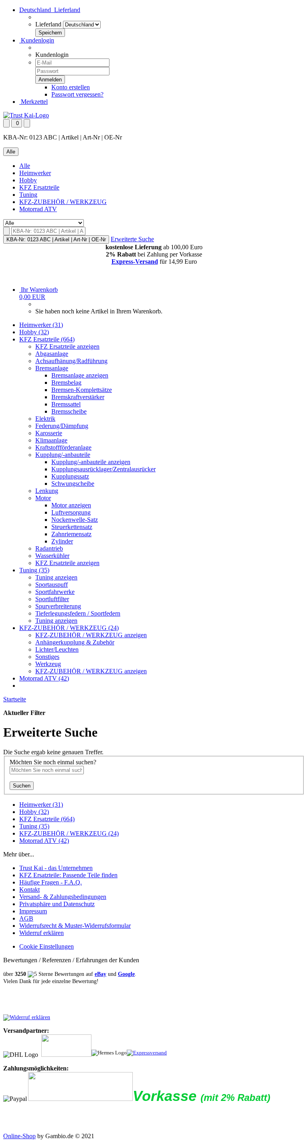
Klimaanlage (51, 440)
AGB (26, 918)
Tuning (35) (34, 570)
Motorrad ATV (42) (44, 678)
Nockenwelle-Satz (74, 519)
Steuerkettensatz (71, 526)
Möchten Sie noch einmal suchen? (53, 762)
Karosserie (48, 433)
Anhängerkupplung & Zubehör (74, 642)
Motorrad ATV (38, 209)
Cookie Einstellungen (46, 946)
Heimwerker (35, 173)
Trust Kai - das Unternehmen (56, 867)
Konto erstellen (70, 87)
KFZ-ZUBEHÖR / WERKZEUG (63, 201)
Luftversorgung (71, 512)
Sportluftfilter (52, 599)
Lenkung (46, 490)
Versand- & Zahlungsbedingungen (62, 896)
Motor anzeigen (71, 505)
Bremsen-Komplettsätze (81, 389)
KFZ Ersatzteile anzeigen (67, 346)
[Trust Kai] (26, 115)
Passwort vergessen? (77, 94)
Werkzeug (48, 663)
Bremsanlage (51, 368)
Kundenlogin (36, 40)
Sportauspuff (51, 584)
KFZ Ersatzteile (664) (47, 339)
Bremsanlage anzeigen (79, 375)
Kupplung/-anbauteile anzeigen (90, 461)
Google (126, 974)
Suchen (21, 786)
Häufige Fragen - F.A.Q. (50, 882)
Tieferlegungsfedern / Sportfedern (77, 613)
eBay (100, 974)
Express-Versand (134, 261)
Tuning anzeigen (56, 577)
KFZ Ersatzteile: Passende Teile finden (68, 875)
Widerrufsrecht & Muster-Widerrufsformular (75, 925)
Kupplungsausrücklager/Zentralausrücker (103, 469)
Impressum (33, 911)
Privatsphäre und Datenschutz (57, 904)
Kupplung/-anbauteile (62, 454)
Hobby (28, 180)
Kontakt (29, 889)
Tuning (28, 194)
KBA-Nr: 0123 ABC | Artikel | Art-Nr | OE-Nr (56, 239)
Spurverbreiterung (58, 606)
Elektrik (45, 418)
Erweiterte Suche (132, 239)
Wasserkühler (52, 555)
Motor (43, 498)
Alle (24, 165)
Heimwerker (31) (41, 324)
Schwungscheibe (72, 483)
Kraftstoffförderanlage (63, 447)
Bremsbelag (66, 382)
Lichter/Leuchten (57, 649)
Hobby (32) (34, 332)
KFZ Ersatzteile (39, 187)
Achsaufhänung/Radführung (71, 360)
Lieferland (48, 24)
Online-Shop (19, 1136)
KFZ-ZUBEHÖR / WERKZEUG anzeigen (91, 635)
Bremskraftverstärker (77, 397)
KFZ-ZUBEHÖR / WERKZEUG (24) (69, 627)
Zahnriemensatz (71, 534)
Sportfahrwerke (55, 591)
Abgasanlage (51, 353)
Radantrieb (49, 548)
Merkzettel (33, 101)
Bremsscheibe (69, 411)
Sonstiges (47, 656)
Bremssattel (66, 404)
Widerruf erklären (41, 932)
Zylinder (62, 541)
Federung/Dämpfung (61, 425)
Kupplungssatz (70, 476)
